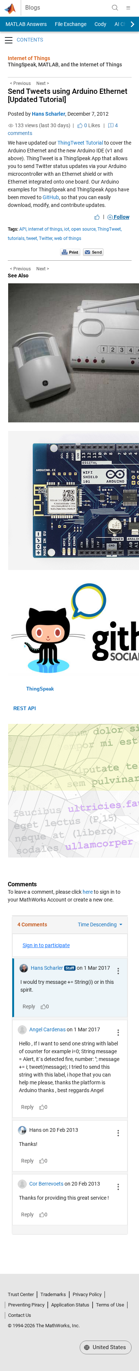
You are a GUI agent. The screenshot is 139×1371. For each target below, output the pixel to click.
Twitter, (46, 238)
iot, (67, 229)
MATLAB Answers (25, 24)
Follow (121, 217)
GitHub (51, 197)
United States (108, 1347)
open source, (83, 229)
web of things (67, 238)
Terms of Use (110, 1305)
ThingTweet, (109, 229)
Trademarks (53, 1294)
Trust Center (21, 1294)
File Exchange (70, 24)
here (88, 892)
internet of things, (45, 229)
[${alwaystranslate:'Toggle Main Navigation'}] (128, 8)
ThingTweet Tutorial (80, 143)
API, (23, 229)
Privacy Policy (87, 1294)
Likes (91, 125)
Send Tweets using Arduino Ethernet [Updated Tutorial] (68, 95)
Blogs (32, 8)
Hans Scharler (48, 114)
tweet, (32, 238)
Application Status (70, 1305)
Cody (100, 24)
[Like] (97, 217)
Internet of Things (29, 58)
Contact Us (19, 1315)
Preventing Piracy (26, 1305)
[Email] (93, 251)
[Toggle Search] (115, 8)
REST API (24, 708)
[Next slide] (126, 24)
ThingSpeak (40, 689)
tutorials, (16, 238)
